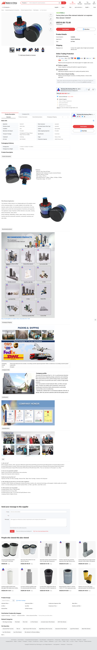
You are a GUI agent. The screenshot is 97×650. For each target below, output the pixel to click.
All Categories (6, 7)
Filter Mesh (17, 622)
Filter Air (18, 628)
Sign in (94, 3)
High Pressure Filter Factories (29, 628)
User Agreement (56, 644)
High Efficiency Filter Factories (45, 628)
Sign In (58, 107)
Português (25, 641)
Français (30, 641)
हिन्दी (67, 641)
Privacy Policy (69, 644)
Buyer (63, 7)
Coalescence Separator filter (54, 603)
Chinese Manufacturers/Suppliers (31, 639)
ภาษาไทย (71, 641)
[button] (65, 117)
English (15, 641)
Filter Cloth (25, 622)
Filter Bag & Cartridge (7, 622)
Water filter (74, 603)
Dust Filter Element (17, 632)
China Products (21, 639)
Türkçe (76, 641)
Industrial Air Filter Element (61, 628)
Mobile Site (79, 639)
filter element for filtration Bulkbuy (32, 632)
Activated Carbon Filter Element (48, 622)
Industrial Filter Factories (8, 628)
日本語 (64, 641)
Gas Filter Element (7, 632)
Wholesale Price (50, 639)
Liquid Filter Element (74, 628)
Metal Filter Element (86, 628)
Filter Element (35, 10)
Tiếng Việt (81, 641)
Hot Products (13, 639)
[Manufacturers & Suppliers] (9, 2)
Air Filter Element (43, 10)
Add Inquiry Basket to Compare (28, 55)
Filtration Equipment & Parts (26, 10)
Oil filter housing (28, 608)
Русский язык (35, 641)
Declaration (63, 644)
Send (12, 531)
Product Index (73, 639)
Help (70, 7)
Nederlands (51, 641)
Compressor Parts (52, 606)
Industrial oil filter (29, 603)
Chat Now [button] (87, 29)
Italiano (41, 641)
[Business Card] (93, 120)
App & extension (78, 7)
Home (2, 10)
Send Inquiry (65, 29)
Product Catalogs (21, 600)
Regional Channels (65, 639)
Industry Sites (57, 639)
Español (19, 641)
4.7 (78, 116)
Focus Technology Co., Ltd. (39, 644)
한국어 (60, 641)
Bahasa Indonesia (87, 641)
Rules (94, 7)
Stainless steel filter (76, 606)
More (2, 634)
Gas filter (27, 606)
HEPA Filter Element (62, 622)
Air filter (3, 606)
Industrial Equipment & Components (12, 10)
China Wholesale (42, 639)
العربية (56, 641)
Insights (84, 639)
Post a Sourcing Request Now (41, 531)
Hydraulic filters (5, 603)
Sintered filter (4, 608)
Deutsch (46, 641)
